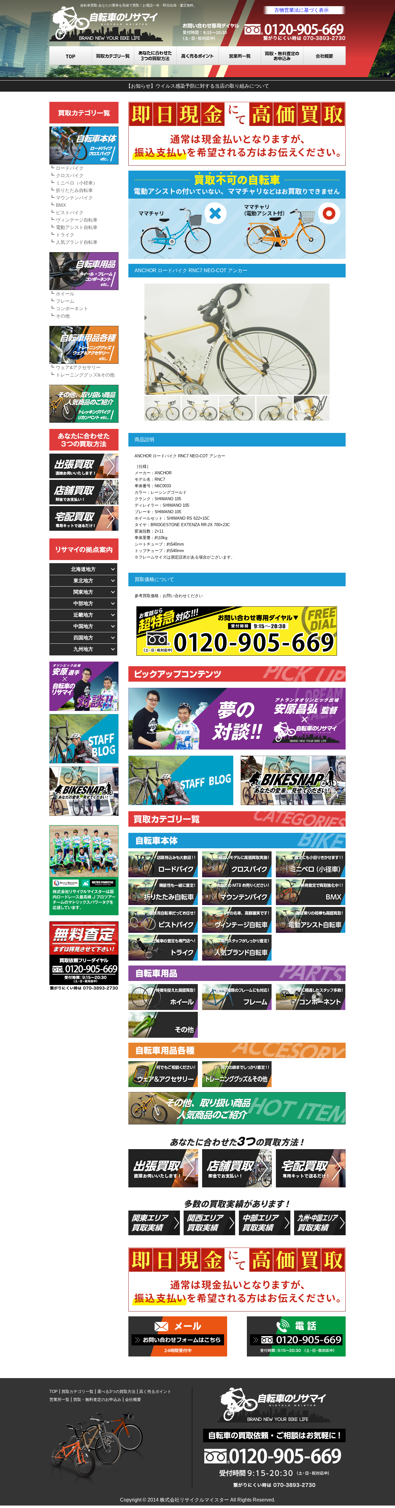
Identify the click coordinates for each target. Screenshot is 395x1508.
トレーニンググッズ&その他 (85, 374)
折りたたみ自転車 (74, 190)
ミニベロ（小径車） (77, 182)
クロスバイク (70, 175)
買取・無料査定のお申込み (282, 55)
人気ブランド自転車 (77, 242)
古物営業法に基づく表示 (301, 10)
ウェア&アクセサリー (78, 367)
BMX (61, 205)
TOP (70, 55)
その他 (63, 315)
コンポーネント (72, 308)
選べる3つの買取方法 (155, 55)
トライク (65, 234)
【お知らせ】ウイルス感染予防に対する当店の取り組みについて (197, 86)
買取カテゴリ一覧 (113, 55)
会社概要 (324, 55)
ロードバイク (70, 168)
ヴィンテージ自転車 (77, 219)
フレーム (65, 301)
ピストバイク (70, 212)
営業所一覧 (240, 55)
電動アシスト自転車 (77, 227)
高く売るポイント (198, 55)
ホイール (65, 293)
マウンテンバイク (74, 197)
